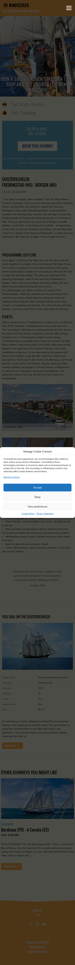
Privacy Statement (45, 514)
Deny (38, 497)
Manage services (11, 477)
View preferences (37, 506)
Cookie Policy (28, 514)
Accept (37, 487)
